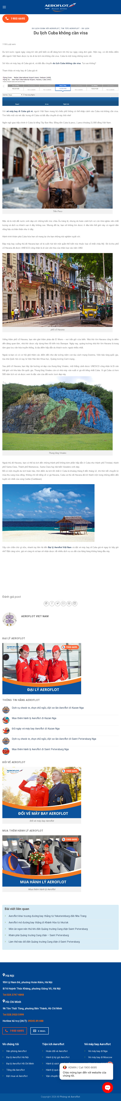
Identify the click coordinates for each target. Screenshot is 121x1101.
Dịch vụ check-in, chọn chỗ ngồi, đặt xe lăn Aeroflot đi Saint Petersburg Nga (54, 738)
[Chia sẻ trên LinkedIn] (74, 603)
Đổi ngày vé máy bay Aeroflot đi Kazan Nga (36, 728)
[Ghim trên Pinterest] (69, 603)
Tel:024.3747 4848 (13, 994)
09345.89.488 (35, 1020)
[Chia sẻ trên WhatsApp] (46, 603)
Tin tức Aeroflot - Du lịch (75, 28)
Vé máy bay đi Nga (97, 1051)
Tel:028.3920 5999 (13, 1014)
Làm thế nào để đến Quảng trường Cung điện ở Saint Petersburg (44, 941)
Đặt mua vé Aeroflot (17, 1076)
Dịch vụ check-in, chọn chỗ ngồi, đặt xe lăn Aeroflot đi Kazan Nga (48, 707)
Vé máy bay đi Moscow (100, 1057)
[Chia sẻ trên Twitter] (57, 603)
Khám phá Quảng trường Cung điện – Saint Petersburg (39, 935)
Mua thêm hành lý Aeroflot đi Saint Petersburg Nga (40, 749)
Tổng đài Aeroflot (15, 1070)
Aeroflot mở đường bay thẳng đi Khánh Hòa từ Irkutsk (38, 922)
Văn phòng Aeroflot (16, 1051)
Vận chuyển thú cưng (57, 1076)
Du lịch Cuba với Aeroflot (46, 28)
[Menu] (4, 7)
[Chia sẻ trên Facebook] (52, 603)
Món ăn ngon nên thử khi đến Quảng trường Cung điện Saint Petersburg (48, 928)
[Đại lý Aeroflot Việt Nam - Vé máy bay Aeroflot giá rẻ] (60, 7)
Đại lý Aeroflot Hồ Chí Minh (20, 1063)
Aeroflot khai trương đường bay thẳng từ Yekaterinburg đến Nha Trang (47, 916)
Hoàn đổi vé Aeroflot (57, 1051)
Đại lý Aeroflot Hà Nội (17, 1057)
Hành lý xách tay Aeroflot (59, 1063)
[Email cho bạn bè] (63, 603)
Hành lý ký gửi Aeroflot (57, 1057)
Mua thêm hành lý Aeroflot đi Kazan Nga (34, 718)
